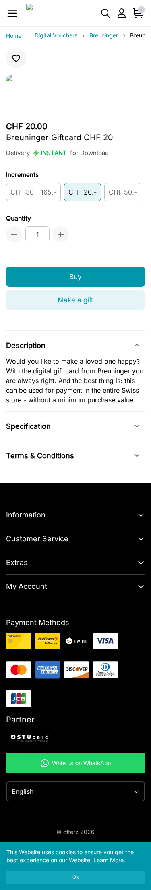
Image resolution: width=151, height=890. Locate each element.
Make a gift (75, 300)
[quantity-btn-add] (61, 234)
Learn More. (109, 860)
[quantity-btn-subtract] (14, 234)
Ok (75, 877)
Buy (75, 277)
